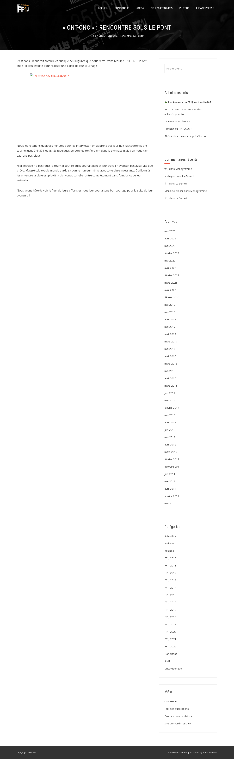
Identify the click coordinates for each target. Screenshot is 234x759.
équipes (169, 550)
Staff (167, 661)
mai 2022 (169, 260)
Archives (169, 543)
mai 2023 (169, 245)
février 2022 (171, 275)
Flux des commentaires (178, 716)
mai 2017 (169, 326)
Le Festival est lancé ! (177, 121)
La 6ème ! (188, 176)
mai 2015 (169, 371)
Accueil (103, 8)
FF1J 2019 (170, 624)
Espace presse (205, 8)
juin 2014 (169, 393)
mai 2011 (169, 481)
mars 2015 (170, 385)
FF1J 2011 (170, 565)
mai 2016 (169, 348)
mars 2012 (170, 452)
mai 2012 (169, 437)
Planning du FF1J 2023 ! (178, 128)
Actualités (170, 536)
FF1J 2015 (170, 595)
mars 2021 (170, 282)
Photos (184, 8)
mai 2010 (169, 503)
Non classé (170, 653)
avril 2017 (170, 334)
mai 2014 (169, 400)
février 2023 (171, 253)
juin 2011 (169, 474)
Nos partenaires (162, 8)
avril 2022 (170, 268)
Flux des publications (176, 708)
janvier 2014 (171, 407)
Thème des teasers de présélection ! (186, 136)
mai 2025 (169, 231)
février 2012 (171, 459)
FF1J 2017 (170, 609)
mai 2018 (169, 312)
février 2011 (171, 496)
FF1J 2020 (170, 631)
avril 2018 (170, 319)
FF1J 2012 (170, 573)
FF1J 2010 (170, 558)
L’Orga (140, 8)
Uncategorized (173, 668)
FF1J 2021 (170, 639)
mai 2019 (169, 304)
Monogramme (183, 168)
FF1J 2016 (170, 602)
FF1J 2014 (170, 587)
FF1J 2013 (170, 580)
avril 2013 (170, 422)
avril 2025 (170, 238)
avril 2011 (170, 488)
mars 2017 (170, 341)
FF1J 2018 (170, 617)
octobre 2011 (172, 466)
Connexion (170, 701)
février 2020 (171, 297)
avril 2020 (170, 290)
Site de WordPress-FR (177, 723)
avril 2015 (170, 378)
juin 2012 (169, 429)
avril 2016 (170, 356)
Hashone (194, 752)
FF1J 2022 (170, 646)
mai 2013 (169, 415)
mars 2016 (170, 363)
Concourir (121, 8)
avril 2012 (170, 444)
